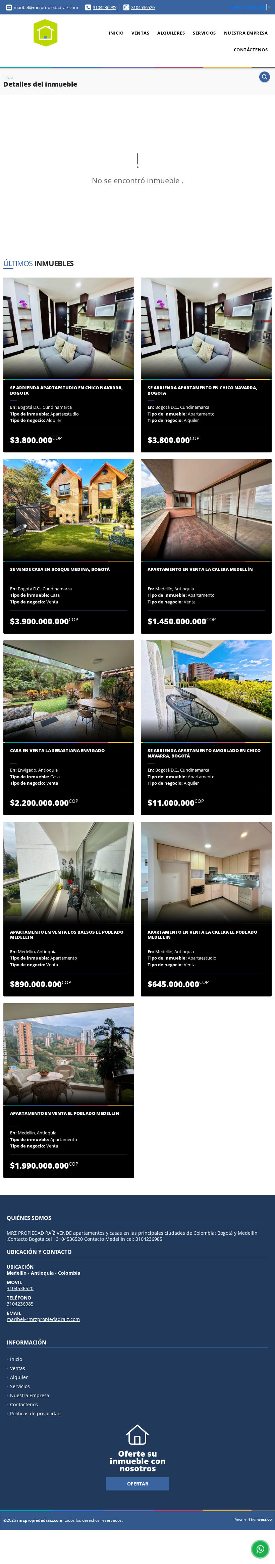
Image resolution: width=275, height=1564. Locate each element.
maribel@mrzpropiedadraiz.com (43, 1319)
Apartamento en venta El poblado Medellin (64, 1113)
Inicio (116, 33)
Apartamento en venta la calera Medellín (200, 569)
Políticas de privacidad (35, 1413)
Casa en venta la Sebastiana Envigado (57, 750)
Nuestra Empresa (246, 33)
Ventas (140, 33)
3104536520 (143, 7)
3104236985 (104, 7)
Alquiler (19, 1377)
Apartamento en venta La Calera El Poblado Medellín (202, 935)
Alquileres (171, 33)
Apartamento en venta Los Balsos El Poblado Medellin (66, 935)
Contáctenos (251, 50)
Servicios (204, 33)
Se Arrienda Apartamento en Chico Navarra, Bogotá (202, 390)
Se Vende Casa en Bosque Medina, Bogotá (60, 569)
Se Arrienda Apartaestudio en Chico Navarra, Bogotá (66, 390)
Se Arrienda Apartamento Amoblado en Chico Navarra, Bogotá (204, 753)
